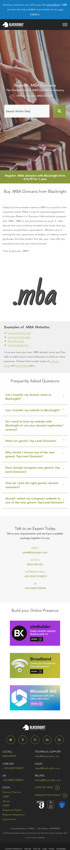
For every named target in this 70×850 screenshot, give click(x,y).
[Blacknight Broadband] (35, 665)
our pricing (30, 837)
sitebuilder (22, 365)
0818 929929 (9, 756)
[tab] (35, 397)
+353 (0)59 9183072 (35, 576)
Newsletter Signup (48, 795)
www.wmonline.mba (19, 337)
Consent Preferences (13, 848)
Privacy (51, 848)
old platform (53, 4)
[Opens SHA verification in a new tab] (62, 804)
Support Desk (44, 787)
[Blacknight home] (13, 24)
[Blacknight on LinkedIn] (48, 740)
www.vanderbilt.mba (19, 333)
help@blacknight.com (47, 756)
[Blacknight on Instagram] (36, 740)
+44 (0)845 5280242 (13, 780)
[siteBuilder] (35, 633)
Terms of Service (12, 792)
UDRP (6, 796)
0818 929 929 (35, 564)
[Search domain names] (59, 111)
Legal (6, 787)
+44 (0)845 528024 (35, 588)
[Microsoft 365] (35, 697)
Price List (36, 848)
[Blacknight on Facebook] (24, 740)
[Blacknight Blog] (59, 740)
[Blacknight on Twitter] (12, 740)
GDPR (6, 805)
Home (20, 95)
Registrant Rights (12, 810)
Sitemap (27, 848)
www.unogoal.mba (18, 345)
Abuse (6, 801)
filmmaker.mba (16, 341)
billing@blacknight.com (48, 780)
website (54, 361)
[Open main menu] (64, 24)
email (7, 365)
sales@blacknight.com (35, 552)
